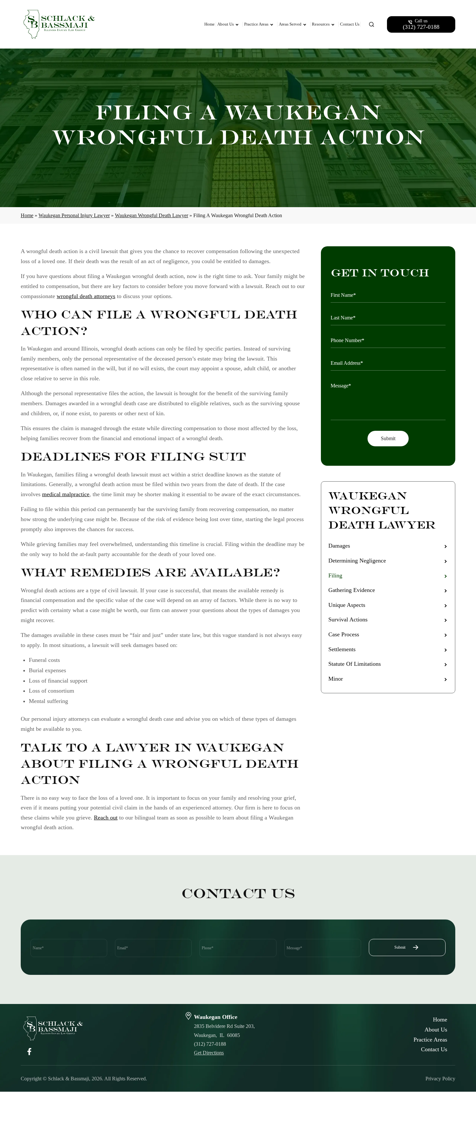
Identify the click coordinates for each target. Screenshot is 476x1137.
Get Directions (209, 1052)
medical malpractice (65, 494)
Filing (335, 575)
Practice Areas (256, 24)
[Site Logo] (66, 24)
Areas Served (290, 24)
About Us (225, 24)
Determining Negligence (357, 560)
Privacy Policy (440, 1078)
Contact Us (349, 24)
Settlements (342, 649)
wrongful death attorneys (86, 296)
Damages (339, 545)
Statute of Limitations (354, 664)
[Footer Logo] (53, 1028)
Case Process (343, 634)
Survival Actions (348, 619)
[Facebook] (29, 1051)
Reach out (106, 817)
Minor (335, 678)
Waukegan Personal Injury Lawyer (74, 215)
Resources (321, 24)
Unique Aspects (346, 605)
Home (209, 24)
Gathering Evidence (351, 590)
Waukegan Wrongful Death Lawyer (151, 215)
